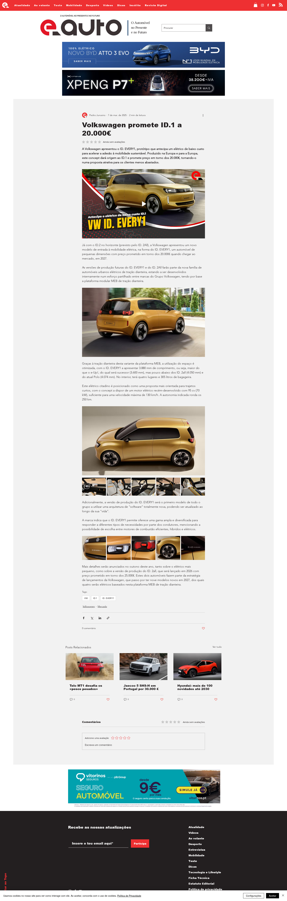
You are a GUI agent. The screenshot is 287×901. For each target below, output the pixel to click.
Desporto (195, 844)
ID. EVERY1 (108, 598)
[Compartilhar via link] (108, 618)
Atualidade (196, 827)
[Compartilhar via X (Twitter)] (91, 618)
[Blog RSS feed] (281, 5)
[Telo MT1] (90, 666)
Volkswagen (89, 606)
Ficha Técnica (199, 878)
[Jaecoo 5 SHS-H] (144, 666)
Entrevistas (197, 849)
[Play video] (143, 203)
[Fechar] (283, 895)
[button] (255, 4)
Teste (193, 861)
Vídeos (193, 832)
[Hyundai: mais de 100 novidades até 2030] (197, 666)
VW (86, 598)
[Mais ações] (203, 115)
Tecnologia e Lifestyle (202, 872)
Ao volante (196, 838)
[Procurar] (209, 27)
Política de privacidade (202, 889)
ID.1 (95, 598)
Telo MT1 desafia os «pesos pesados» (86, 687)
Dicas (193, 866)
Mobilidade (196, 855)
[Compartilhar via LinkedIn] (99, 618)
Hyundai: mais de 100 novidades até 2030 (194, 687)
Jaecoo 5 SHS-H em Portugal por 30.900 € (141, 687)
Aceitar (272, 895)
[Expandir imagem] (94, 487)
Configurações (253, 895)
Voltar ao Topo (5, 884)
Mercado (102, 606)
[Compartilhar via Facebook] (83, 618)
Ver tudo (217, 646)
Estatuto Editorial (201, 883)
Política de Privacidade (129, 895)
